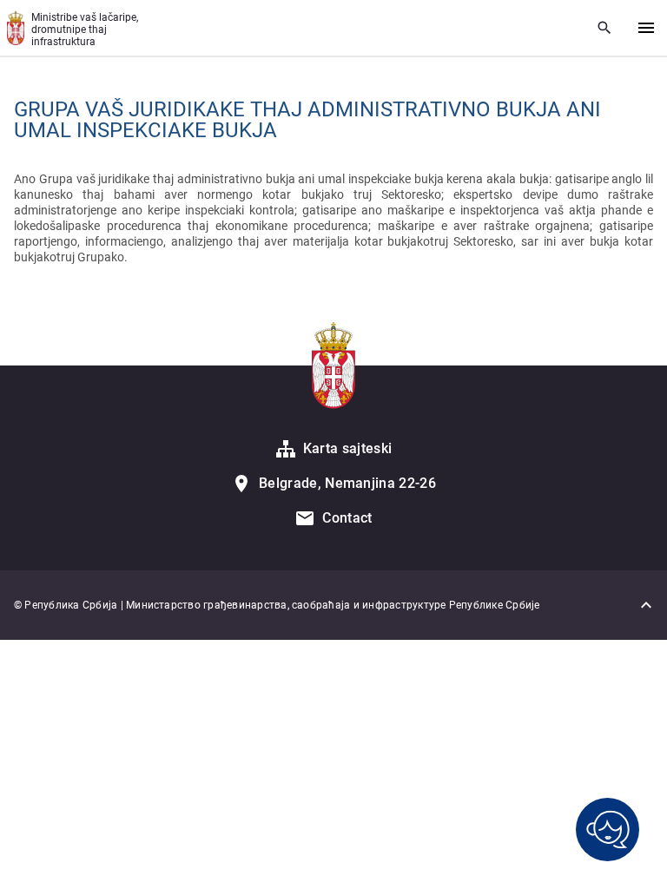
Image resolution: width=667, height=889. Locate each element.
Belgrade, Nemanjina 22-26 (347, 483)
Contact (347, 518)
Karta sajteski (347, 448)
